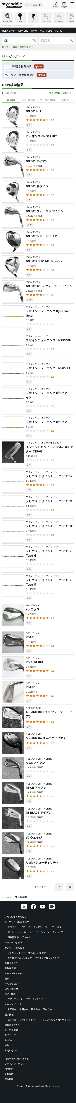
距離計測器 (13, 937)
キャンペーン (11, 1040)
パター (60, 927)
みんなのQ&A (11, 983)
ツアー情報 (10, 993)
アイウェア (57, 932)
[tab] (11, 100)
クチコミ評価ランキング (20, 957)
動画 (7, 978)
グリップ (33, 932)
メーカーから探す (13, 942)
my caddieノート (13, 973)
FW (23, 927)
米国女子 (23, 1009)
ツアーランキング (34, 999)
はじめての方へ (12, 1024)
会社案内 (9, 1073)
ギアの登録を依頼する (60, 92)
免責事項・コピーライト (17, 1058)
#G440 (58, 30)
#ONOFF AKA (37, 30)
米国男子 (12, 1009)
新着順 (11, 100)
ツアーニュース (15, 999)
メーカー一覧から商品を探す (16, 46)
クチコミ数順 (47, 100)
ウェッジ (49, 927)
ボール (11, 932)
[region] (38, 19)
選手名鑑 (12, 1019)
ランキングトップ (16, 952)
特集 (7, 1045)
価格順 (65, 100)
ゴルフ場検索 (11, 988)
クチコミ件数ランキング (47, 957)
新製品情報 (10, 968)
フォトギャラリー (28, 1019)
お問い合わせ (11, 1050)
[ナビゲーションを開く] (72, 4)
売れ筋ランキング (37, 952)
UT (29, 927)
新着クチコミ (11, 963)
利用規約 (9, 1068)
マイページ (10, 1035)
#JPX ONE (23, 30)
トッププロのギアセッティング (55, 1019)
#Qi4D (49, 30)
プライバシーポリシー (16, 1063)
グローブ (26, 937)
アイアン (37, 927)
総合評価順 (29, 100)
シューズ (45, 932)
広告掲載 (9, 1079)
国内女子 (47, 1009)
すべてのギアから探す (16, 916)
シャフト (21, 932)
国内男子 (35, 1009)
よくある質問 (11, 1029)
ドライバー (13, 927)
